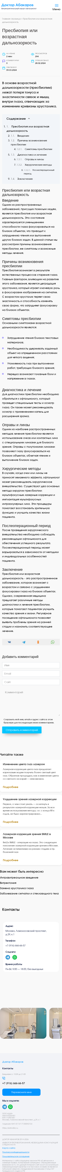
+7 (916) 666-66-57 (15, 945)
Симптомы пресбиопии (38, 149)
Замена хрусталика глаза (17, 888)
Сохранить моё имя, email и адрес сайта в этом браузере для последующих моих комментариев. (29, 721)
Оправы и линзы (34, 159)
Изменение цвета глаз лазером (24, 764)
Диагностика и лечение (32, 154)
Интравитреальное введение (19, 877)
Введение (23, 135)
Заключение (25, 178)
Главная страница (11, 19)
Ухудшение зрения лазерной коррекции (30, 799)
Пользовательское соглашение (15, 1156)
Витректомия (8, 882)
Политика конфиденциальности (15, 1152)
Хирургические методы (38, 164)
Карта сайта (8, 1148)
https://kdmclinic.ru (10, 1128)
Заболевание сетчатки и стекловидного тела (29, 893)
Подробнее (10, 787)
